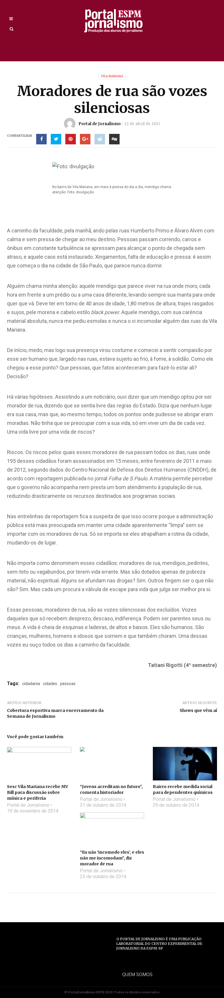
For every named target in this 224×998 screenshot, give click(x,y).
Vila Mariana (112, 76)
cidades (50, 683)
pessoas (68, 683)
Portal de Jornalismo (99, 123)
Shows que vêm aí (198, 710)
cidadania (31, 683)
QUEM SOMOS (137, 974)
